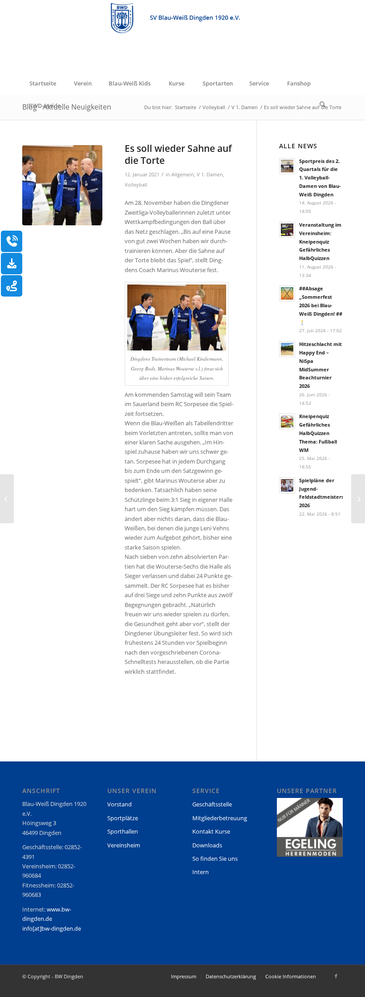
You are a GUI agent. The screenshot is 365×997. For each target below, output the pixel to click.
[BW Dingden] (182, 36)
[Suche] (323, 105)
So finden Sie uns (215, 859)
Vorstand (119, 804)
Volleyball (136, 185)
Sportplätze (122, 818)
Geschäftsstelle (212, 804)
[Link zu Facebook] (336, 976)
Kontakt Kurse (211, 831)
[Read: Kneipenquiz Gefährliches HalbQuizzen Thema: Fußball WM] (287, 421)
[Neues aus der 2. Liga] (7, 498)
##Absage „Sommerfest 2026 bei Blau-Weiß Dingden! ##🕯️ (320, 305)
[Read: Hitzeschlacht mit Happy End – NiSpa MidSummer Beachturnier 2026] (287, 349)
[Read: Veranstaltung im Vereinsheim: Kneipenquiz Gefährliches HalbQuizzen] (287, 230)
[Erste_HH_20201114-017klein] (62, 185)
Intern (200, 872)
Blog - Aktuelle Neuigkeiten (66, 107)
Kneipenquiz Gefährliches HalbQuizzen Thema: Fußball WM (318, 433)
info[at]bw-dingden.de (51, 928)
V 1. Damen (210, 174)
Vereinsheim (123, 845)
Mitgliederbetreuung (219, 818)
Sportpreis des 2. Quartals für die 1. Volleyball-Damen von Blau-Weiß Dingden (320, 178)
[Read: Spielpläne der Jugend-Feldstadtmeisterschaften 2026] (287, 485)
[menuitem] (42, 83)
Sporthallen (122, 831)
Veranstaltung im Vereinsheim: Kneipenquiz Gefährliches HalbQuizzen (320, 241)
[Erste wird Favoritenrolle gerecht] (358, 498)
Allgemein (182, 174)
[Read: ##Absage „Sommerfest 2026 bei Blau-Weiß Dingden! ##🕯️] (287, 293)
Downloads (207, 845)
